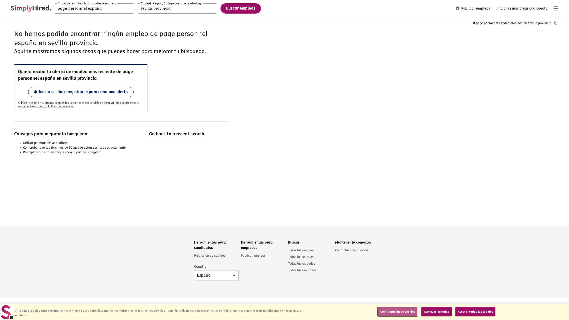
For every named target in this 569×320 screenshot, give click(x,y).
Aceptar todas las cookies (475, 311)
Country (200, 266)
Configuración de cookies (397, 311)
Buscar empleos (240, 8)
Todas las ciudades (301, 264)
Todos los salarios (301, 257)
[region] (284, 312)
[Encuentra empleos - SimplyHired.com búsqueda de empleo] (31, 8)
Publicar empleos (475, 8)
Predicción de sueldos (209, 256)
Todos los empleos (301, 250)
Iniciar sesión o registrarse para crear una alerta (83, 91)
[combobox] (94, 8)
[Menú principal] (555, 8)
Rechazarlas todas (436, 311)
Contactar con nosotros (351, 250)
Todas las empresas (302, 270)
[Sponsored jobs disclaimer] (555, 23)
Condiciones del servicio (84, 102)
